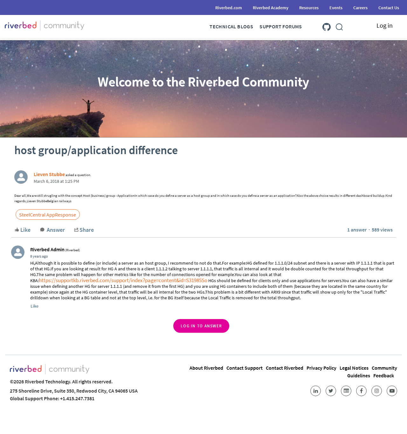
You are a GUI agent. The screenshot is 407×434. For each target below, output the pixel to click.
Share (86, 229)
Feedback (383, 375)
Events (335, 8)
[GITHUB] (326, 25)
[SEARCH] (339, 25)
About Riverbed (206, 368)
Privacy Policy (321, 368)
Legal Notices (354, 368)
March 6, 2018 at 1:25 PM (56, 181)
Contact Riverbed (284, 368)
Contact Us (388, 8)
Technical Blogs (231, 26)
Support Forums (280, 26)
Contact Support (244, 368)
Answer (56, 229)
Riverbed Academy (270, 8)
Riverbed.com (228, 8)
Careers (360, 8)
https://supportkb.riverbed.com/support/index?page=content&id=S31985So (123, 280)
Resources (309, 8)
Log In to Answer (201, 326)
